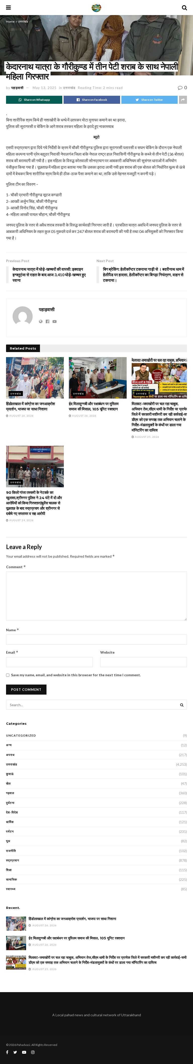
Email (12, 652)
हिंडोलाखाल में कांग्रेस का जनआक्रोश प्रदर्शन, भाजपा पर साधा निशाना (72, 918)
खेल (8, 783)
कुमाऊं (10, 774)
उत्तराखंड (23, 21)
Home (10, 21)
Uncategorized (21, 735)
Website (107, 652)
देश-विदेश (12, 812)
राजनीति (11, 851)
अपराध (10, 755)
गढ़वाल (10, 793)
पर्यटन (10, 831)
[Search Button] (182, 705)
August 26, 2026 (21, 415)
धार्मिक (10, 822)
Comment (16, 566)
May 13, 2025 (45, 88)
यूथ (8, 841)
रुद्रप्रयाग (12, 860)
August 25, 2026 (146, 436)
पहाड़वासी (17, 88)
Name (12, 629)
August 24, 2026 (21, 520)
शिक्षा (9, 870)
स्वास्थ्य (11, 889)
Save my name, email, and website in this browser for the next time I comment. (76, 675)
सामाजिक (11, 879)
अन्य (9, 745)
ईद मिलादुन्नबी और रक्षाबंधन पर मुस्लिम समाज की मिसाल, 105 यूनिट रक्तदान (77, 938)
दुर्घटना (10, 803)
